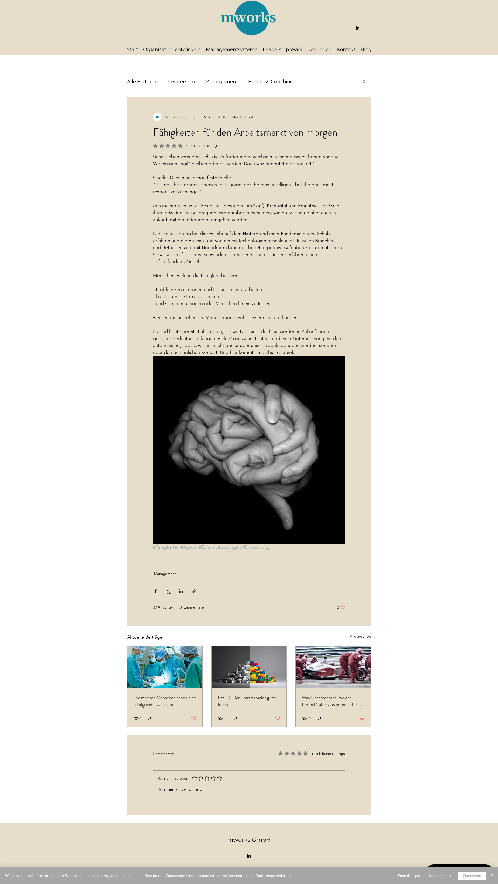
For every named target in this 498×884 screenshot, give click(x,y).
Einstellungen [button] (409, 875)
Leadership (181, 81)
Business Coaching (271, 81)
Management (221, 81)
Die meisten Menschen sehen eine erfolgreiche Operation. (165, 701)
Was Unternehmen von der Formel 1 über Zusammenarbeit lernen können (330, 701)
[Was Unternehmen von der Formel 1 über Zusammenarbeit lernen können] (333, 667)
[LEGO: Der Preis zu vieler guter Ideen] (249, 667)
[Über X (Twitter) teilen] (168, 591)
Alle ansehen (360, 636)
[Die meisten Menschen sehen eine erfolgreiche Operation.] (164, 667)
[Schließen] (492, 876)
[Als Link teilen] (193, 591)
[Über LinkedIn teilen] (180, 591)
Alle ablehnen (439, 875)
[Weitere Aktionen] (342, 117)
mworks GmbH (249, 839)
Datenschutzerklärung (273, 875)
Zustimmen (472, 875)
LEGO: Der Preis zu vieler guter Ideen (247, 701)
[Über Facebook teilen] (155, 591)
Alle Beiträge (142, 81)
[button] (364, 81)
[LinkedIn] (357, 27)
